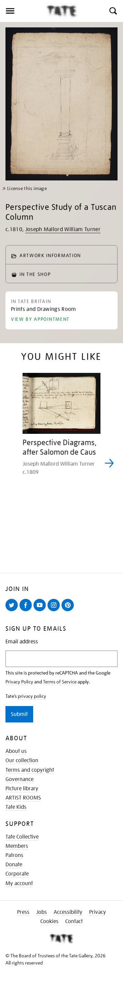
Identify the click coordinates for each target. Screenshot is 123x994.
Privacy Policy (19, 682)
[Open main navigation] (23, 11)
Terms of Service (60, 682)
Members (16, 846)
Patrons (14, 855)
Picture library (21, 788)
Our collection (21, 760)
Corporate (17, 873)
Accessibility (68, 912)
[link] (24, 188)
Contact (74, 921)
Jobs (41, 912)
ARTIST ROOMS (23, 797)
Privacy (97, 912)
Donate (13, 864)
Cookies (49, 921)
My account (19, 883)
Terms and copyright (29, 770)
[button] (112, 11)
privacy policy (32, 696)
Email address (21, 642)
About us (16, 751)
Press (23, 912)
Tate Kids (15, 807)
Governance (19, 779)
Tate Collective (22, 836)
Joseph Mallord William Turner (62, 229)
